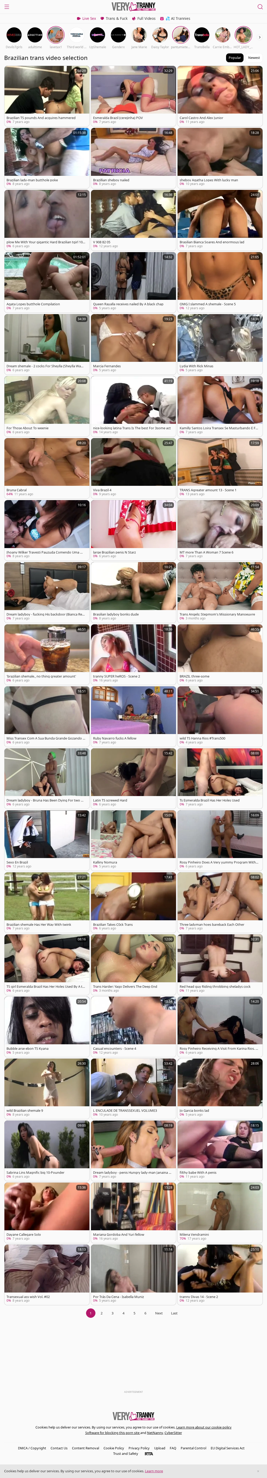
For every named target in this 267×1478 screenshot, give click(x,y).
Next (159, 1313)
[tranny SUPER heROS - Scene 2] (133, 654)
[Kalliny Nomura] (133, 840)
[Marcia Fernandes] (133, 344)
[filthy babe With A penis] (220, 1151)
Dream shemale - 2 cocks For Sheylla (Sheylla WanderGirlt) (46, 366)
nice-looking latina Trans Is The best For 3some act (132, 428)
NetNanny (155, 1432)
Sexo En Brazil (17, 862)
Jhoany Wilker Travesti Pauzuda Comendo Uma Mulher (46, 552)
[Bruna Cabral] (46, 468)
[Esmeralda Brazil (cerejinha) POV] (133, 96)
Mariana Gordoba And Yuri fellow (118, 1234)
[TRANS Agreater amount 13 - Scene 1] (220, 468)
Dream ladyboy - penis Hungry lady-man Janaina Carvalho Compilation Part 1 (132, 1172)
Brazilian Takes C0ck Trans (113, 924)
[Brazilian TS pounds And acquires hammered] (46, 96)
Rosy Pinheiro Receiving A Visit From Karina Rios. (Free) (219, 1048)
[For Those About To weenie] (46, 406)
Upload (159, 1448)
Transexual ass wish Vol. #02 (28, 1297)
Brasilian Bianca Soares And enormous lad (212, 242)
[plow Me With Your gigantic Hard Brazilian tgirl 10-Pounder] (46, 220)
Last (174, 1313)
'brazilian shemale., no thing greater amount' (41, 676)
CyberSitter (173, 1432)
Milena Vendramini (194, 1234)
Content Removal (85, 1448)
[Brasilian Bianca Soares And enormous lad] (220, 220)
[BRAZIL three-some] (220, 654)
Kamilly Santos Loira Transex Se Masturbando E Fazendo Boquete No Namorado (218, 428)
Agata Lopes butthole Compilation (33, 304)
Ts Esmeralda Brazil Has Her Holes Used (210, 800)
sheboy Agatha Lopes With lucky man (209, 180)
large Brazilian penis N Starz (114, 552)
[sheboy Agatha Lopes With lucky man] (220, 158)
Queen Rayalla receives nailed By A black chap (128, 304)
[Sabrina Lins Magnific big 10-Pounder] (46, 1151)
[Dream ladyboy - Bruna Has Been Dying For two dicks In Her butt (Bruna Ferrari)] (46, 778)
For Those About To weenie (27, 428)
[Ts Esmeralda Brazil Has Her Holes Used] (220, 778)
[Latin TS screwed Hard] (133, 778)
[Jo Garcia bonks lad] (220, 1089)
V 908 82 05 (101, 242)
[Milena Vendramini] (220, 1213)
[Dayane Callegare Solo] (46, 1213)
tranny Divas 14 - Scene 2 (199, 1297)
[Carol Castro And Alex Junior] (220, 96)
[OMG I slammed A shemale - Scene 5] (220, 282)
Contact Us (59, 1448)
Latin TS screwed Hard (110, 800)
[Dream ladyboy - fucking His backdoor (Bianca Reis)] (46, 592)
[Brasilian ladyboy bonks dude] (133, 592)
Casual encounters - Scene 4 (114, 1048)
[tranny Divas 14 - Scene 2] (220, 1275)
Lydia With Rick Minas (196, 366)
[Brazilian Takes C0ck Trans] (133, 902)
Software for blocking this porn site (112, 1432)
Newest (254, 57)
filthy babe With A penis (198, 1172)
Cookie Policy (114, 1448)
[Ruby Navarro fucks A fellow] (133, 716)
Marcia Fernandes (107, 366)
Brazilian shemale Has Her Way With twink (39, 924)
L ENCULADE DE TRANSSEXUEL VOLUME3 (125, 1110)
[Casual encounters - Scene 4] (133, 1027)
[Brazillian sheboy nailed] (133, 158)
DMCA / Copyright (32, 1448)
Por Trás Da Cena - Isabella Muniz (118, 1297)
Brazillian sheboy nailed (111, 180)
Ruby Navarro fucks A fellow (114, 738)
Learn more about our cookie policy (204, 1427)
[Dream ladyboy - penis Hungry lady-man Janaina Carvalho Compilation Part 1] (133, 1151)
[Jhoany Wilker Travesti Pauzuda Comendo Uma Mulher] (46, 530)
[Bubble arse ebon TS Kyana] (46, 1027)
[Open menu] (6, 6)
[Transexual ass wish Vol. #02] (46, 1275)
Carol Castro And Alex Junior (201, 118)
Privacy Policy (139, 1448)
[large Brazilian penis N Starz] (133, 530)
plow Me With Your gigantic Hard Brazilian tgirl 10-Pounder (45, 242)
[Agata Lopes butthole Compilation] (46, 282)
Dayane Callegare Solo (24, 1234)
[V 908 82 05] (133, 220)
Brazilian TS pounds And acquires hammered (41, 118)
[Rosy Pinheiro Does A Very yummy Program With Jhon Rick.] (220, 840)
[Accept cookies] (258, 1471)
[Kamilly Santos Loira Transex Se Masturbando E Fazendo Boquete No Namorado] (220, 406)
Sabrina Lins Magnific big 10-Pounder (35, 1172)
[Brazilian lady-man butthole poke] (46, 158)
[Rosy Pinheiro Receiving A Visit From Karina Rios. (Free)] (220, 1027)
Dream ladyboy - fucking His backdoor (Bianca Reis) (45, 614)
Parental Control (193, 1448)
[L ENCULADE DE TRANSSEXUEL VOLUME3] (133, 1089)
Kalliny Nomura (105, 862)
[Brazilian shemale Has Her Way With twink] (46, 902)
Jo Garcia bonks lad (194, 1110)
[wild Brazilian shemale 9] (46, 1089)
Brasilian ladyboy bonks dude (116, 614)
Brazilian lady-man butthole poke (32, 180)
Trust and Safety (125, 1453)
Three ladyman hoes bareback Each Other (212, 924)
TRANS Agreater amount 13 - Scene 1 (208, 490)
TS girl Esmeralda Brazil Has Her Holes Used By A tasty (45, 986)
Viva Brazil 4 (102, 490)
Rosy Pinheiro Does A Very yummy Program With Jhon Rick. (219, 862)
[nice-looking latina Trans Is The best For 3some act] (133, 406)
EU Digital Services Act (228, 1448)
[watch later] (11, 72)
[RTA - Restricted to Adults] (149, 1453)
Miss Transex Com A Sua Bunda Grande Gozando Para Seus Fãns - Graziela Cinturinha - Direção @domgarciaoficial (46, 738)
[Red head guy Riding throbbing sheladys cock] (220, 964)
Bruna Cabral (17, 490)
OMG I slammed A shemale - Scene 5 (208, 304)
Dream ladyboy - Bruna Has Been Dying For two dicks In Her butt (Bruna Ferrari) (46, 800)
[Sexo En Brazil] (46, 840)
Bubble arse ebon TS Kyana (27, 1048)
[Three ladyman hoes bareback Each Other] (220, 902)
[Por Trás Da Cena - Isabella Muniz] (133, 1275)
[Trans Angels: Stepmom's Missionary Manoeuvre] (220, 592)
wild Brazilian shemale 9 (25, 1110)
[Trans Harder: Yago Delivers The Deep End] (133, 964)
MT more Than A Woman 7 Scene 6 (206, 552)
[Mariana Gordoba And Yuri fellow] (133, 1213)
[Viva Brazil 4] (133, 468)
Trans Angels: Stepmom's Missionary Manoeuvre (217, 614)
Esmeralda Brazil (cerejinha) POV (118, 118)
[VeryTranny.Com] (133, 6)
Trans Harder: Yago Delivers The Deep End (125, 986)
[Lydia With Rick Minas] (220, 344)
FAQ (173, 1448)
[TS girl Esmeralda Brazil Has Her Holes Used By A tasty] (46, 964)
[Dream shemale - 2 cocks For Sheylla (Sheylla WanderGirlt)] (46, 344)
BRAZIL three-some (194, 676)
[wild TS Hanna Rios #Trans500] (220, 716)
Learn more (154, 1471)
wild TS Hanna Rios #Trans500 (202, 738)
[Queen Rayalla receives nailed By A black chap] (133, 282)
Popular (235, 57)
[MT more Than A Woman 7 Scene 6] (220, 530)
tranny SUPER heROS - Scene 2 (116, 676)
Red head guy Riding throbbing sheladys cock (215, 986)
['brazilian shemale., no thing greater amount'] (46, 654)
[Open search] (260, 6)
